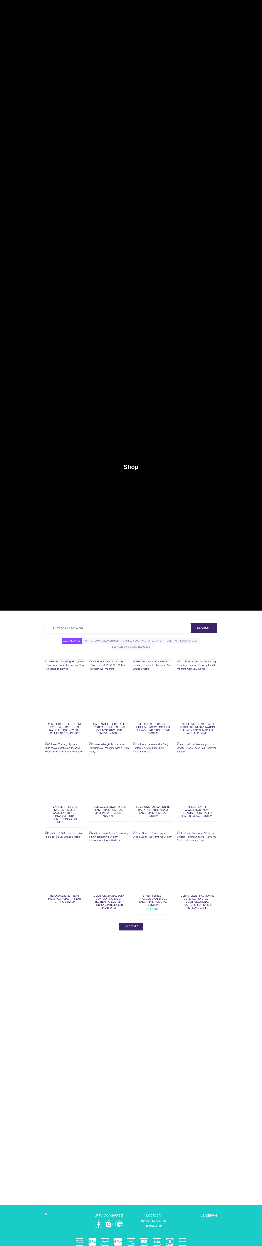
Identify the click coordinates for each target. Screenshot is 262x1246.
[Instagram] (109, 1224)
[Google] (119, 1224)
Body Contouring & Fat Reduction (131, 647)
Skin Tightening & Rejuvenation (101, 641)
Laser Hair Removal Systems (182, 641)
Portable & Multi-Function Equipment (142, 641)
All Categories (71, 641)
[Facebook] (98, 1224)
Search (203, 628)
